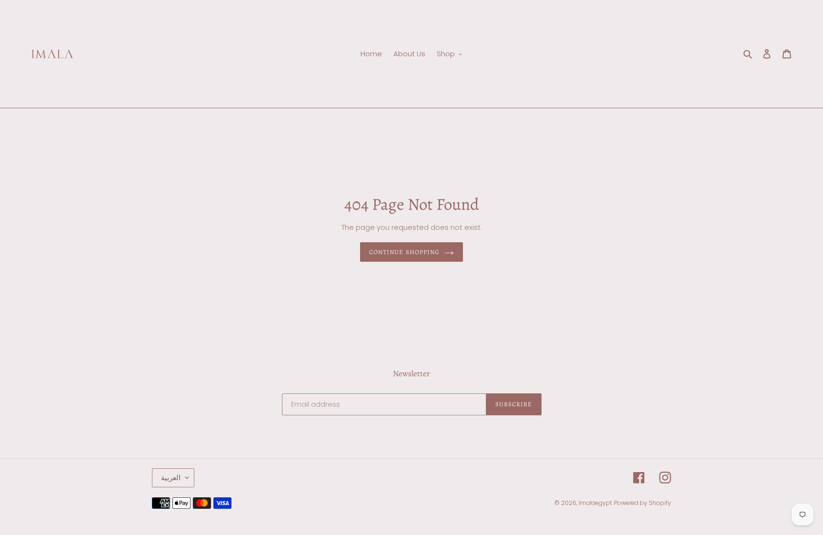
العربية (171, 478)
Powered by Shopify (642, 503)
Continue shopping (404, 252)
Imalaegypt (595, 503)
